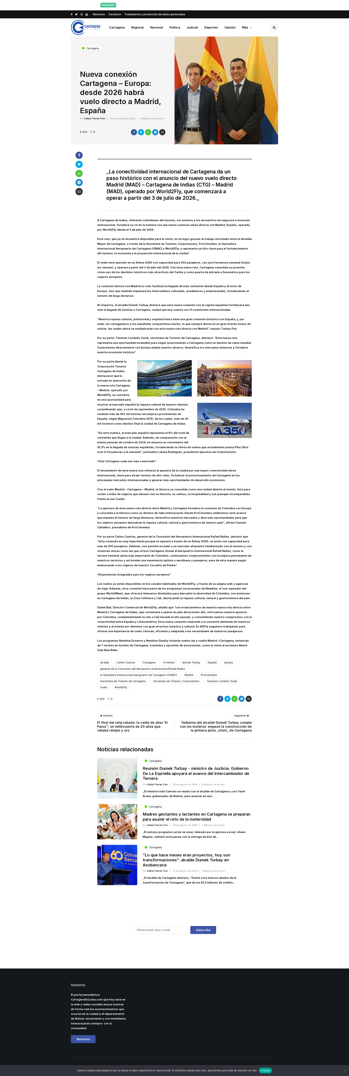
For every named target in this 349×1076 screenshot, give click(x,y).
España (212, 662)
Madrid (188, 675)
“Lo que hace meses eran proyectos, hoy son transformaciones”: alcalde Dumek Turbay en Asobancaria (186, 860)
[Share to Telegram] (155, 132)
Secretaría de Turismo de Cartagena (123, 681)
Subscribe (203, 930)
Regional (137, 27)
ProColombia (209, 675)
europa (228, 662)
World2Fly (121, 687)
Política (174, 27)
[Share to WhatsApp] (148, 132)
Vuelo (103, 687)
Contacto (115, 14)
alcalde (104, 662)
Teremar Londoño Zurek (222, 681)
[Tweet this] (141, 132)
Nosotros (99, 14)
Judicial (192, 27)
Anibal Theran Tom (94, 118)
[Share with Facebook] (134, 132)
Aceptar (265, 1070)
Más (245, 27)
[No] (344, 1070)
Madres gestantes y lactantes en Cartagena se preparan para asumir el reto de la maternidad (196, 817)
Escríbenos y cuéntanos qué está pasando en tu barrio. (211, 5)
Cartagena (117, 27)
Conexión (169, 662)
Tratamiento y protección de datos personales (155, 14)
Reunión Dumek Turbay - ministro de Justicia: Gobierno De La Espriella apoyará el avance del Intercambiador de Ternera (196, 773)
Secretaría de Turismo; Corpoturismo (176, 681)
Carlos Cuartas (126, 662)
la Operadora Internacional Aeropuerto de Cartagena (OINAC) (138, 675)
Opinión (230, 27)
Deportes (211, 27)
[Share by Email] (162, 132)
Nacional (156, 27)
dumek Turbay (191, 662)
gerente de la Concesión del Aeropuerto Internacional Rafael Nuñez (142, 668)
